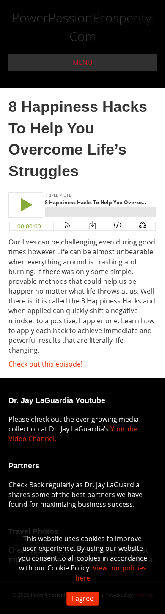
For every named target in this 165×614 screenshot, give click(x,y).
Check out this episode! (45, 364)
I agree (83, 598)
